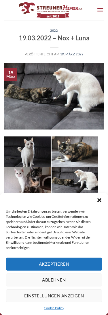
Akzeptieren (54, 264)
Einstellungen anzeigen (54, 295)
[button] (99, 200)
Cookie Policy (54, 308)
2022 (54, 30)
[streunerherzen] (50, 10)
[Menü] (100, 10)
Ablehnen (54, 279)
